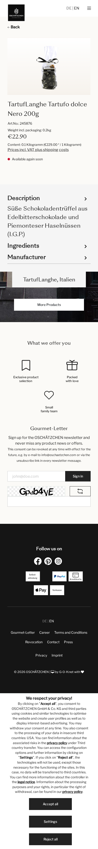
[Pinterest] (49, 561)
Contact (53, 642)
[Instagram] (59, 561)
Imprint (57, 655)
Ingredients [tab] (23, 245)
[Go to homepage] (16, 13)
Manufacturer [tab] (26, 257)
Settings (50, 822)
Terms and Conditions (70, 632)
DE (69, 8)
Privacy (41, 655)
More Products (49, 305)
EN (76, 8)
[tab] (47, 216)
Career (44, 632)
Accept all (50, 804)
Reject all (51, 839)
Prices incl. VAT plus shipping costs (38, 149)
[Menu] (89, 8)
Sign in (78, 476)
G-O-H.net (66, 672)
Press (68, 642)
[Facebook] (39, 561)
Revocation (34, 642)
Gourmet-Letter (23, 632)
